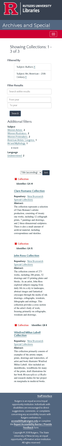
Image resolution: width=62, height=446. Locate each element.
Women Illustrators (17, 133)
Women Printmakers (17, 136)
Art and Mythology (16, 143)
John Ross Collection (26, 255)
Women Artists (15, 130)
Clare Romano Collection (29, 191)
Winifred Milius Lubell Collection (27, 334)
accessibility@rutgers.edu (24, 421)
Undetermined (14, 155)
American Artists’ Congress (21, 140)
